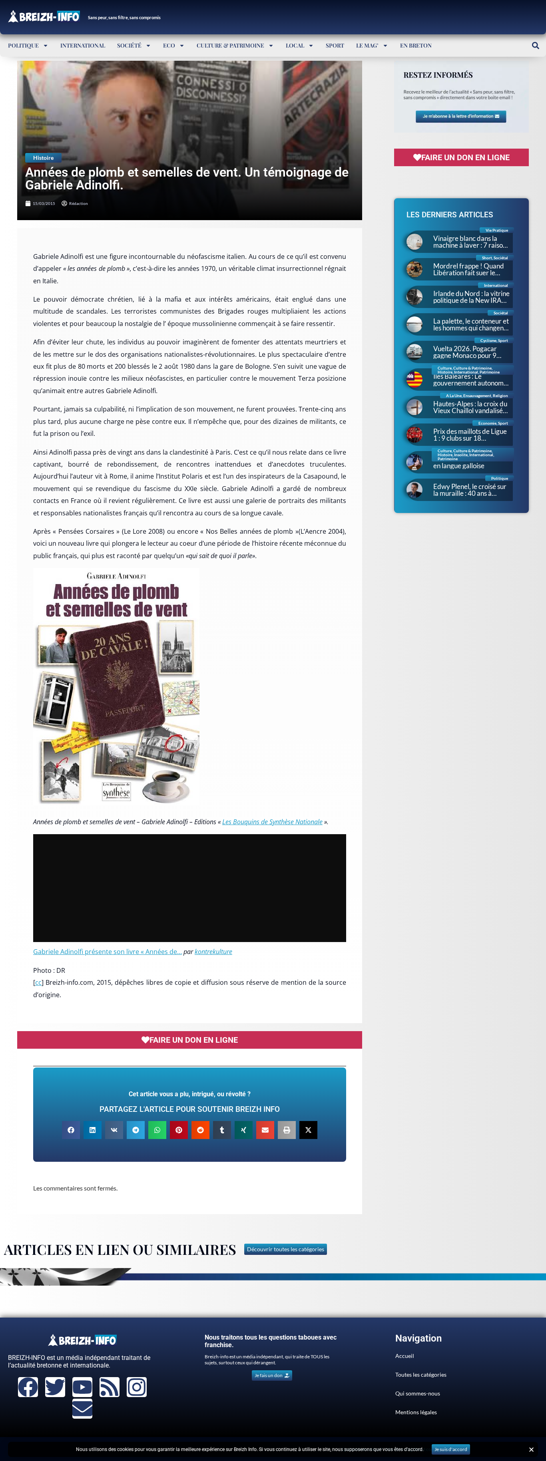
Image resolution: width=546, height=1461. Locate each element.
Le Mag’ (367, 45)
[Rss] (110, 1387)
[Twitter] (55, 1387)
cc (38, 982)
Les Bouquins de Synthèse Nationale (272, 821)
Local (295, 45)
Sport (335, 45)
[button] (535, 45)
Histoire (43, 157)
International (82, 45)
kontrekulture (213, 951)
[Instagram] (137, 1387)
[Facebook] (28, 1387)
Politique (23, 45)
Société (129, 45)
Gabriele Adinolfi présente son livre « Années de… (107, 951)
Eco (169, 45)
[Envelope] (82, 1409)
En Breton (416, 45)
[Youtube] (82, 1387)
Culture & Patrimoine (230, 45)
